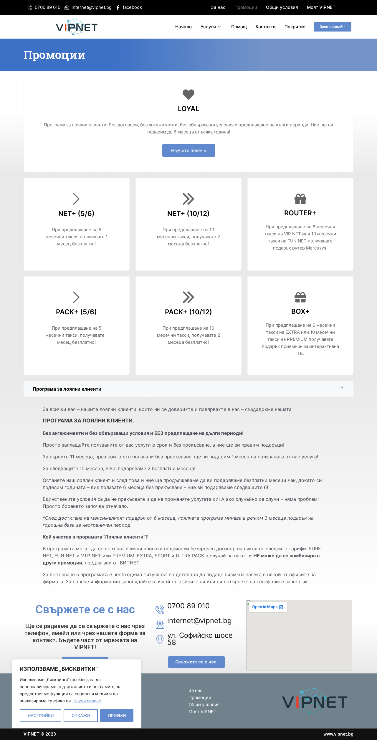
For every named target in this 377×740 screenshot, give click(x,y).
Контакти (266, 26)
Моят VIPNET (321, 7)
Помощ (239, 26)
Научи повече (87, 700)
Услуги (208, 26)
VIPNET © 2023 (40, 734)
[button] (332, 27)
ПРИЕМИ (117, 715)
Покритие (295, 26)
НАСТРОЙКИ (41, 715)
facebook (132, 7)
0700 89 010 (47, 7)
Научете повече (188, 150)
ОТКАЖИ (81, 715)
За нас (218, 7)
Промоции (245, 7)
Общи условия (282, 7)
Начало (183, 26)
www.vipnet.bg (338, 734)
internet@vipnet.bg (91, 7)
